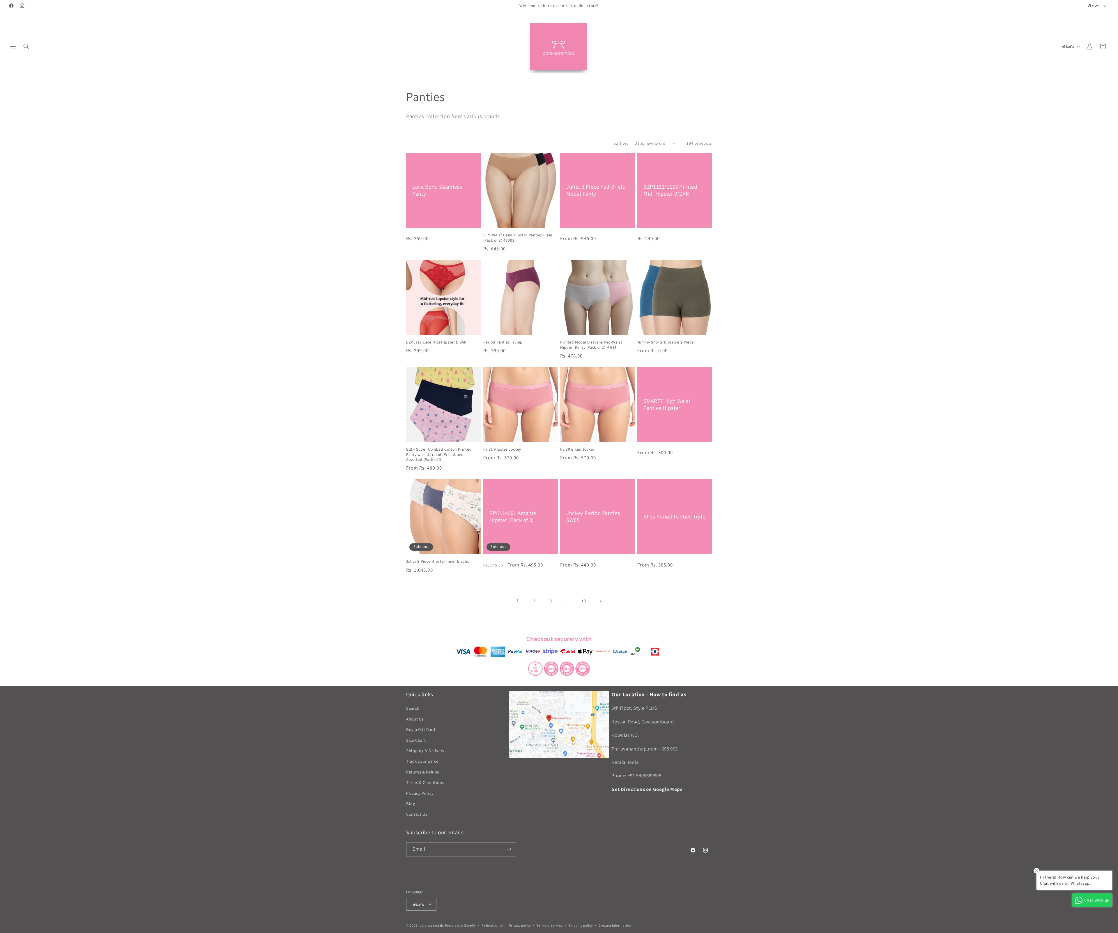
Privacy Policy (420, 793)
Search (413, 708)
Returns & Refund (423, 772)
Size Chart (416, 740)
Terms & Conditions (425, 782)
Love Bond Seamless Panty (437, 190)
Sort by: (620, 143)
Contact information (615, 925)
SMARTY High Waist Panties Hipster (667, 404)
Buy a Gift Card (420, 729)
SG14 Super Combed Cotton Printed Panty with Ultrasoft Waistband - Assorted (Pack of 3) (439, 454)
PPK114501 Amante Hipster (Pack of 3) (512, 516)
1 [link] (517, 600)
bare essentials (432, 925)
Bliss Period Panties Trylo (674, 516)
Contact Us (416, 814)
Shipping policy (581, 925)
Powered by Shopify (460, 925)
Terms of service (549, 925)
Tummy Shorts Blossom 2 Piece (665, 342)
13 (583, 600)
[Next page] (600, 601)
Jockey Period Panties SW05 (593, 516)
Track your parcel (423, 761)
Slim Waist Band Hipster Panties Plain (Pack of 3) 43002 (517, 238)
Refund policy (492, 925)
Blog (410, 803)
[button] (13, 46)
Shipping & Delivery (425, 750)
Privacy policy (520, 925)
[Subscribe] (509, 849)
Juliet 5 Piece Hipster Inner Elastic (437, 561)
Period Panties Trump (503, 342)
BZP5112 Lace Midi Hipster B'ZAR (436, 342)
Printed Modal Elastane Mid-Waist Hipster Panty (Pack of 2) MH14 (591, 345)
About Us (415, 719)
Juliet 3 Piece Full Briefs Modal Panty (595, 190)
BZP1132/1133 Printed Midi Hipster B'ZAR (670, 190)
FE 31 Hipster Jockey (502, 449)
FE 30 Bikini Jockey (577, 449)
